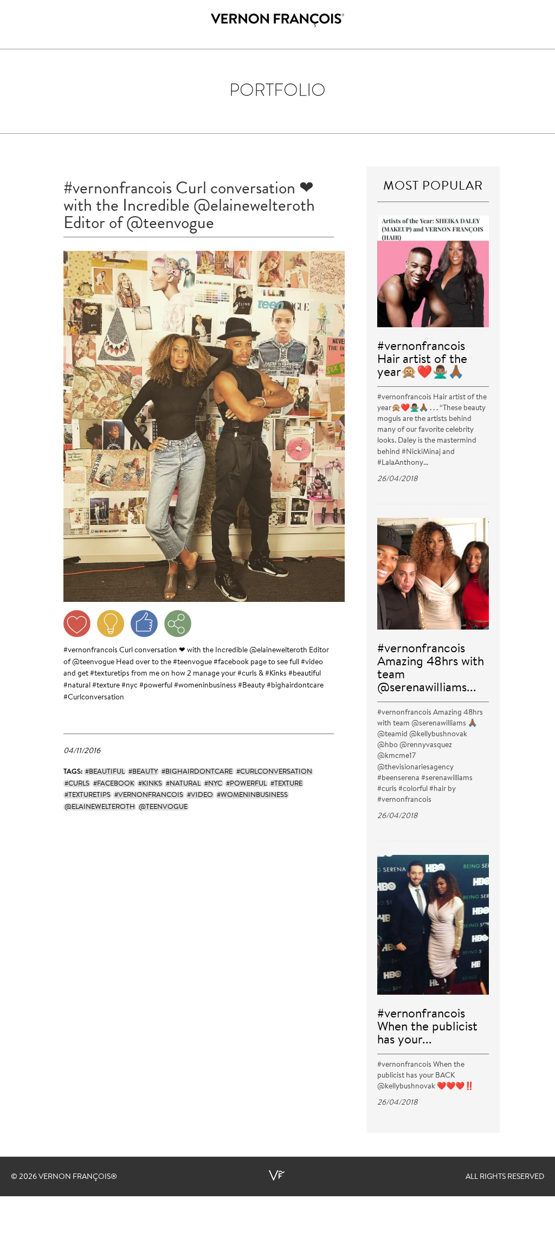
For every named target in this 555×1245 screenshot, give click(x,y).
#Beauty (251, 686)
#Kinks (276, 674)
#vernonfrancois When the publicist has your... (427, 1027)
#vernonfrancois (90, 650)
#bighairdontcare (295, 686)
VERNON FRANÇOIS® (77, 1177)
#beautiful (304, 674)
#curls (247, 674)
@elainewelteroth (278, 650)
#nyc (129, 686)
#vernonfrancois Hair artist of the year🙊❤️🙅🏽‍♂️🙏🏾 (422, 360)
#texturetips (110, 674)
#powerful (155, 686)
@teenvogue (93, 662)
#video (312, 662)
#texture (106, 686)
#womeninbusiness (205, 686)
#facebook (231, 662)
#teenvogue (192, 662)
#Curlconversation (93, 698)
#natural (77, 686)
